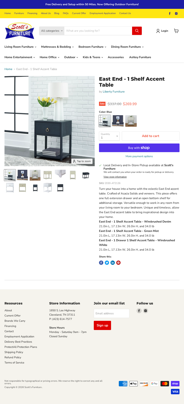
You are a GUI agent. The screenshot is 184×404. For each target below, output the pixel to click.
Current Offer (79, 13)
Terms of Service (14, 362)
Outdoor (70, 57)
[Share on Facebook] (101, 263)
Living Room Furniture (19, 47)
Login (164, 31)
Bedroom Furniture (91, 47)
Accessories (116, 57)
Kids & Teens (92, 57)
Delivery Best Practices (18, 342)
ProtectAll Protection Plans (20, 347)
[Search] (137, 31)
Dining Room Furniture (126, 47)
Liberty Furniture (114, 92)
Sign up (102, 325)
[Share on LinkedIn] (113, 263)
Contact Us (125, 13)
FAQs (65, 13)
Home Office (48, 57)
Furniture (19, 13)
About (8, 310)
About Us (46, 13)
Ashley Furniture (140, 57)
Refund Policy (12, 357)
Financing (32, 13)
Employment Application (103, 13)
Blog (56, 13)
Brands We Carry (14, 321)
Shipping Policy (13, 352)
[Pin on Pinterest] (118, 263)
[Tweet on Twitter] (107, 263)
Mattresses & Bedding (56, 47)
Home (7, 13)
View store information (115, 177)
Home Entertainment (18, 57)
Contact (9, 331)
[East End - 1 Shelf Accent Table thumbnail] (10, 175)
